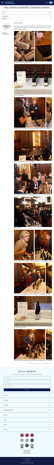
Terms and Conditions (27, 459)
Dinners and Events (38, 363)
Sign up (27, 389)
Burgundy (31, 363)
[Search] (50, 12)
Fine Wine (45, 363)
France (50, 363)
